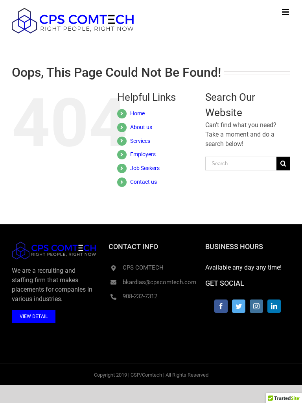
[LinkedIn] (274, 306)
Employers (143, 154)
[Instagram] (256, 306)
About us (141, 127)
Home (137, 113)
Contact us (143, 182)
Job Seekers (145, 168)
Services (140, 141)
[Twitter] (238, 306)
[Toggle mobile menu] (286, 12)
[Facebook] (221, 306)
